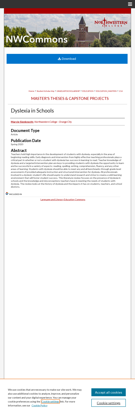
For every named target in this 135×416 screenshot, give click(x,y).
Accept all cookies (108, 392)
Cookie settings (50, 401)
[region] (67, 397)
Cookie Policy (39, 405)
